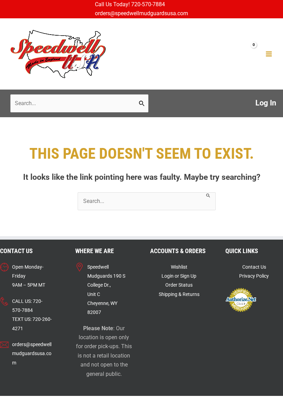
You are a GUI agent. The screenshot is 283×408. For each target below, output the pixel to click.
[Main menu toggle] (269, 54)
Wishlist (179, 267)
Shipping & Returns (179, 294)
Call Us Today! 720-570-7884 (130, 4)
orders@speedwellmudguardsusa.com (141, 13)
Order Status (179, 285)
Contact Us (254, 267)
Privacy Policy (254, 276)
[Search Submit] (142, 103)
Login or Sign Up (179, 276)
